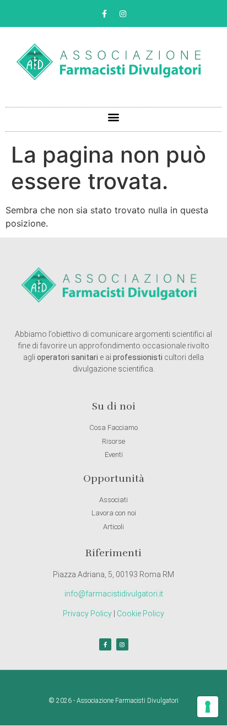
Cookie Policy (140, 613)
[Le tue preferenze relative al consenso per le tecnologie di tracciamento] (207, 706)
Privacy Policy (87, 613)
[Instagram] (123, 13)
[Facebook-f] (104, 13)
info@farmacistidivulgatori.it (113, 593)
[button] (114, 116)
